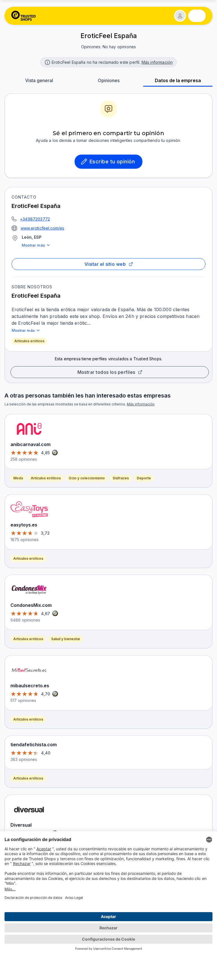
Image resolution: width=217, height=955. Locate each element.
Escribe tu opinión (112, 161)
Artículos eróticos (29, 341)
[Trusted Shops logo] (23, 16)
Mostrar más (33, 245)
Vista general (39, 80)
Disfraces (121, 478)
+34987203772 (35, 219)
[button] (180, 16)
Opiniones (109, 80)
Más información (157, 62)
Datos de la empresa (178, 80)
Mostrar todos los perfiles (106, 372)
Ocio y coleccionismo (87, 478)
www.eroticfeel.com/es (42, 228)
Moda (18, 478)
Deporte (144, 478)
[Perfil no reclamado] (46, 61)
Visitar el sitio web (105, 264)
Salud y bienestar (65, 639)
